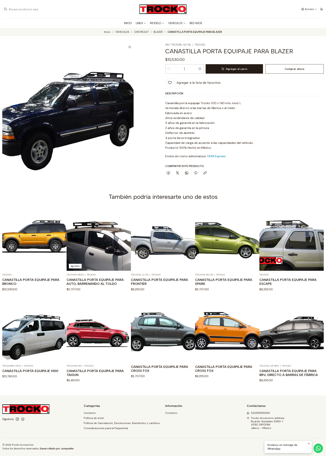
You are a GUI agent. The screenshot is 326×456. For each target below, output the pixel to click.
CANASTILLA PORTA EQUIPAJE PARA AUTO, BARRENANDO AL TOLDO (95, 282)
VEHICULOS (175, 23)
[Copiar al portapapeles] (205, 173)
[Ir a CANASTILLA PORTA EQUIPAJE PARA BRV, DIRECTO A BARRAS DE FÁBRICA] (291, 330)
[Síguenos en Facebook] (23, 419)
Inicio (107, 32)
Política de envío (94, 418)
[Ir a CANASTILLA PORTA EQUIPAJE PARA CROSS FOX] (163, 330)
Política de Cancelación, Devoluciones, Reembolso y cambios (122, 423)
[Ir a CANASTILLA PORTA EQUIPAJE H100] (34, 330)
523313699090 (260, 413)
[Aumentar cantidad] (200, 68)
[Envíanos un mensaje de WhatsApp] (318, 448)
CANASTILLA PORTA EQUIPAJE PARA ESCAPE (288, 282)
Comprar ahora (294, 69)
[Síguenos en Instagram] (17, 419)
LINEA (139, 23)
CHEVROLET (141, 32)
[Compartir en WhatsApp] (187, 173)
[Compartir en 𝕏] (177, 173)
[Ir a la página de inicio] (163, 9)
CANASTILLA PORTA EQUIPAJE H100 (30, 371)
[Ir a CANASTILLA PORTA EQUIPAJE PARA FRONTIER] (163, 239)
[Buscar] (5, 9)
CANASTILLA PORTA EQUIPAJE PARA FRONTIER (159, 282)
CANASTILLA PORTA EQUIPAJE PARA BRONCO (30, 282)
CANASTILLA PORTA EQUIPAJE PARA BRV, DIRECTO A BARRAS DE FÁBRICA (288, 373)
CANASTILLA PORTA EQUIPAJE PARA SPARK (223, 282)
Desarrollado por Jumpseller (57, 448)
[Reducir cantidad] (168, 68)
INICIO (128, 23)
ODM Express (216, 156)
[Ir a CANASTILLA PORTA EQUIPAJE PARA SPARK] (227, 239)
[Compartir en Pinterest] (196, 173)
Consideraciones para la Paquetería (106, 428)
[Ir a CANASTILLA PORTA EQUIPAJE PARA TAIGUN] (99, 330)
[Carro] (321, 9)
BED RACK (196, 23)
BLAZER (158, 32)
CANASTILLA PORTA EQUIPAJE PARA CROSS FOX (159, 369)
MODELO (155, 23)
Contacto (90, 413)
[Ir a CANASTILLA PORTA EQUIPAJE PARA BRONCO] (34, 239)
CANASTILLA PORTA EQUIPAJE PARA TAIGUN (95, 373)
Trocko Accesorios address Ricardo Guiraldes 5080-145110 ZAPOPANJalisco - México (267, 423)
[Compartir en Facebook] (168, 173)
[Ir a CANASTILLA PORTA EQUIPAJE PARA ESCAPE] (291, 239)
